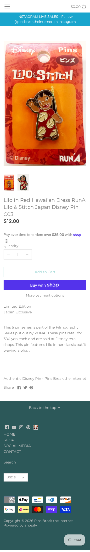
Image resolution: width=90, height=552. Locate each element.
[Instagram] (21, 426)
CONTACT (12, 451)
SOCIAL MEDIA (17, 446)
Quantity (11, 246)
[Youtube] (14, 426)
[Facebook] (7, 426)
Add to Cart (45, 272)
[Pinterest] (28, 426)
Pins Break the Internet (53, 521)
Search (10, 462)
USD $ (11, 477)
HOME (9, 434)
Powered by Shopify (20, 525)
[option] (9, 182)
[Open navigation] (7, 6)
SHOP (9, 440)
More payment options (45, 295)
